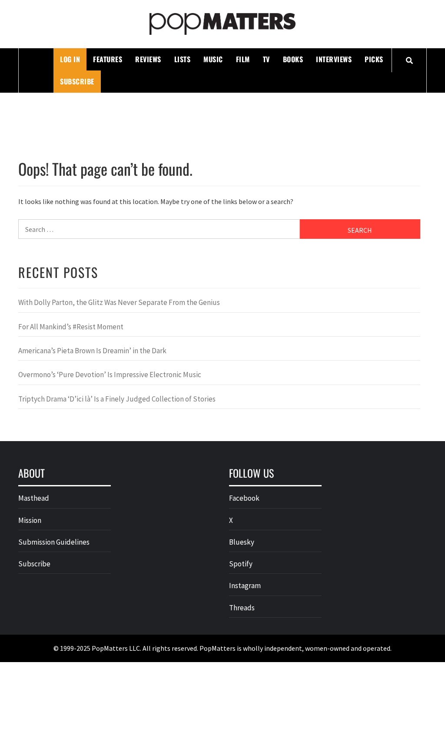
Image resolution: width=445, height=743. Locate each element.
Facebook (244, 498)
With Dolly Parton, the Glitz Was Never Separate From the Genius (119, 302)
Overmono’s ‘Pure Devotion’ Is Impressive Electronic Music (109, 374)
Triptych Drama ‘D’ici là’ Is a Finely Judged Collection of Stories (117, 399)
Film (243, 59)
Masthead (33, 498)
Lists (182, 59)
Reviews (148, 59)
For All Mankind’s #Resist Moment (70, 326)
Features (107, 59)
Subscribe (77, 81)
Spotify (240, 564)
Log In (70, 59)
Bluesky (241, 542)
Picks (374, 59)
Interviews (334, 59)
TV (266, 59)
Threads (242, 607)
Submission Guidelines (54, 542)
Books (293, 59)
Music (213, 59)
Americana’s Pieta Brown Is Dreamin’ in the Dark (92, 350)
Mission (29, 520)
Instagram (245, 585)
